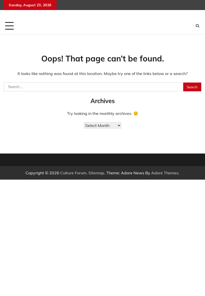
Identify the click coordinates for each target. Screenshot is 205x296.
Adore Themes (164, 172)
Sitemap (96, 172)
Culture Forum (73, 172)
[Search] (197, 26)
